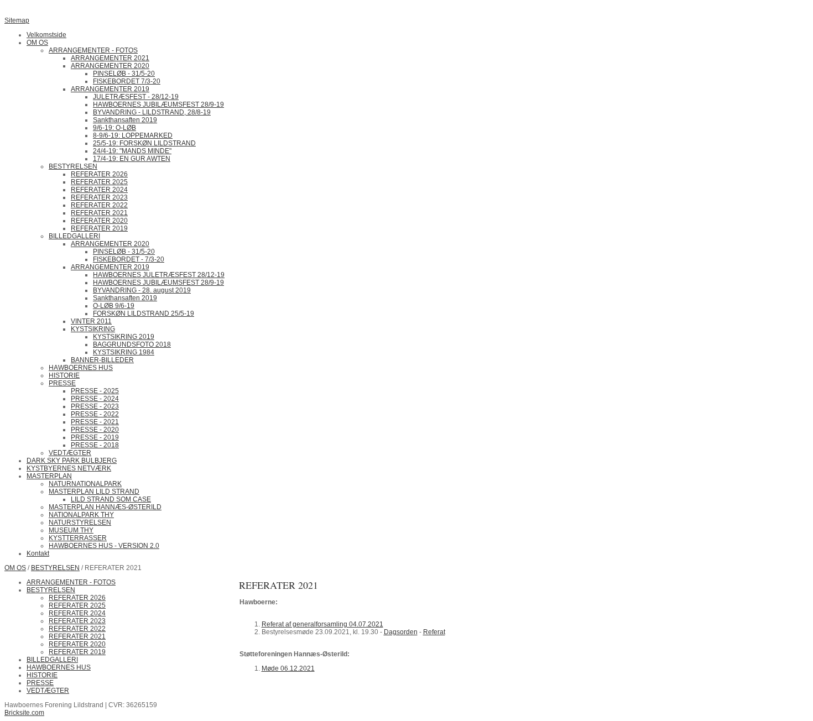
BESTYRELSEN (55, 568)
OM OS (15, 568)
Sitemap (16, 20)
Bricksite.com (24, 713)
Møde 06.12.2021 (288, 668)
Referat (434, 632)
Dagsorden (401, 632)
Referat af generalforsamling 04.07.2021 (322, 624)
